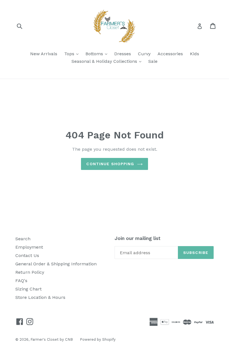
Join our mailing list (138, 238)
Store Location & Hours (40, 297)
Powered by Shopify (98, 339)
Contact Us (27, 255)
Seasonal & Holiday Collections (107, 61)
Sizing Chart (28, 289)
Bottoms (97, 53)
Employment (29, 247)
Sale (153, 61)
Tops (72, 53)
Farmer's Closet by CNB (51, 339)
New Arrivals (43, 53)
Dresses (122, 53)
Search (22, 238)
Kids (194, 53)
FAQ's (21, 280)
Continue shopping (110, 164)
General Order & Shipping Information (56, 263)
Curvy (144, 53)
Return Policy (29, 272)
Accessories (170, 53)
